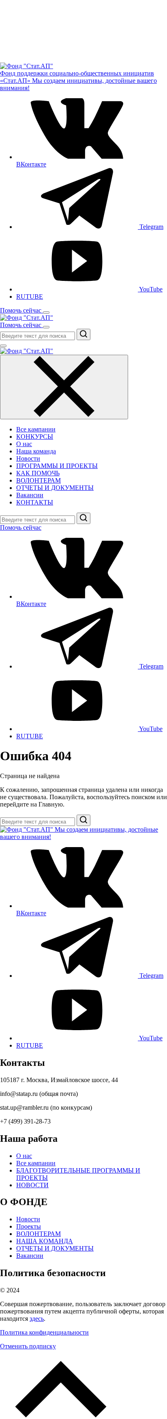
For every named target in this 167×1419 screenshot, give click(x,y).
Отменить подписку (28, 1346)
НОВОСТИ (32, 1185)
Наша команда (36, 451)
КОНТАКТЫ (34, 502)
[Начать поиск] (83, 334)
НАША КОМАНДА (44, 1241)
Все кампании (36, 429)
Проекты (28, 1226)
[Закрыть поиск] (3, 346)
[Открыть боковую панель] (46, 312)
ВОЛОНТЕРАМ (38, 480)
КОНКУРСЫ (34, 436)
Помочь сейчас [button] (21, 310)
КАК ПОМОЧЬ (38, 473)
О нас (24, 443)
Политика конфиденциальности (44, 1332)
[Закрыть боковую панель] (64, 387)
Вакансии (29, 495)
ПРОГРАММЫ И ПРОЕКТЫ (57, 465)
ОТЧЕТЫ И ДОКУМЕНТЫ (55, 487)
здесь (37, 1318)
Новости (28, 458)
